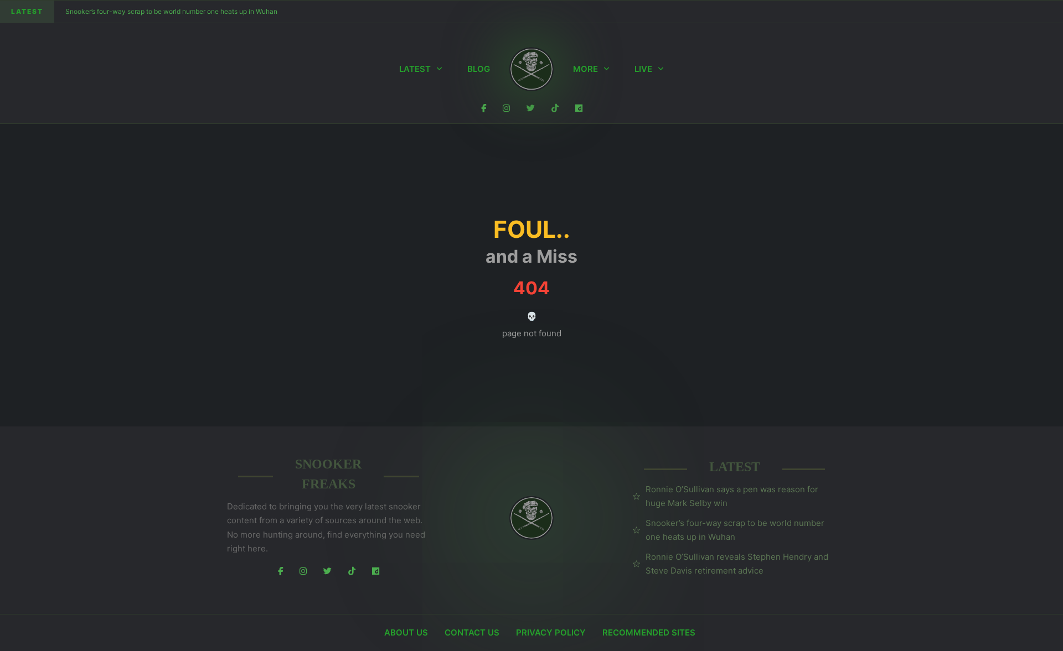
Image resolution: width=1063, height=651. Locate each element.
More (585, 69)
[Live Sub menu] (661, 69)
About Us (406, 632)
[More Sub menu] (606, 69)
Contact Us (472, 632)
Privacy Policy (551, 632)
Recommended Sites (648, 632)
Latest (415, 69)
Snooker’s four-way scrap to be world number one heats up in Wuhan (171, 11)
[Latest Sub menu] (439, 69)
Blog (478, 69)
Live (643, 69)
